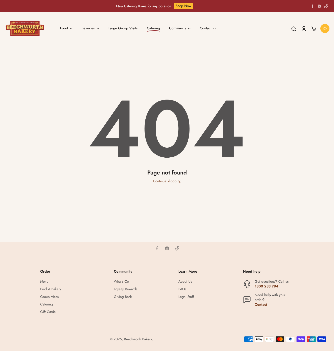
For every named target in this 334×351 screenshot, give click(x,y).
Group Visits (49, 297)
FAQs (182, 289)
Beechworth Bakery (138, 339)
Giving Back (123, 297)
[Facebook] (312, 6)
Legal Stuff (186, 297)
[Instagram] (319, 6)
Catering (46, 304)
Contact (205, 28)
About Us (185, 281)
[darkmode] (324, 28)
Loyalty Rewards (125, 289)
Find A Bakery (50, 289)
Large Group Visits (123, 28)
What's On (121, 281)
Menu (44, 281)
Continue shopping (167, 181)
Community (177, 28)
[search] (294, 28)
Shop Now (183, 5)
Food (64, 28)
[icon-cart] (314, 28)
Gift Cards (47, 312)
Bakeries (88, 28)
